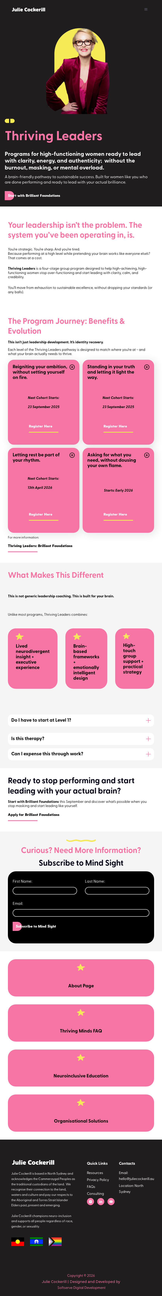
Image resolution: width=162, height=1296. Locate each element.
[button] (146, 9)
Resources (95, 1173)
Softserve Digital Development (81, 1288)
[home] (29, 9)
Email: (18, 904)
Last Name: (95, 882)
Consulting (95, 1194)
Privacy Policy (98, 1180)
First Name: (22, 882)
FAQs (91, 1187)
